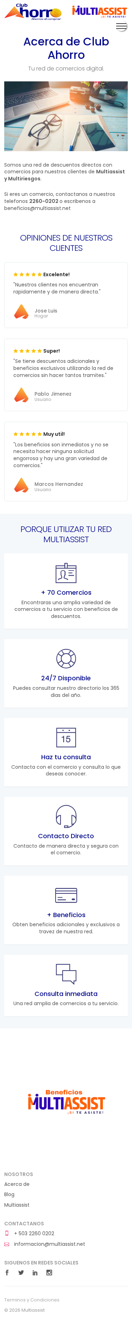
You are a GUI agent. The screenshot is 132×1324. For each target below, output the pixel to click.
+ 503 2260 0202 (33, 1233)
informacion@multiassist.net (49, 1244)
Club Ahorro (33, 12)
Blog (9, 1194)
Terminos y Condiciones (31, 1300)
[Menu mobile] (121, 25)
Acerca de (17, 1184)
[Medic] (66, 1100)
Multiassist (99, 12)
